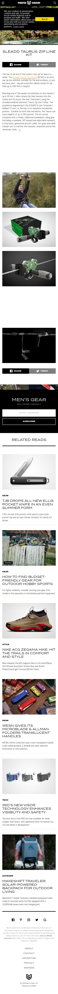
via (19, 129)
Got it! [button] (45, 19)
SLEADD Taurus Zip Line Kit (24, 77)
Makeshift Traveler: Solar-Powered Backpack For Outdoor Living (27, 886)
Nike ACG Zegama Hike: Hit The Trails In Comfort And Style (28, 653)
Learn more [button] (18, 26)
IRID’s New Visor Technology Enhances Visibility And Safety (26, 809)
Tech (5, 800)
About (29, 948)
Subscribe (29, 421)
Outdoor (7, 876)
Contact (29, 953)
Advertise (29, 958)
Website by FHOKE (29, 986)
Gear (5, 496)
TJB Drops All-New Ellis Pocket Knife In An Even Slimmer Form (28, 504)
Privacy (29, 963)
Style (5, 644)
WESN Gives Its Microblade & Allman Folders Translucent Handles (26, 731)
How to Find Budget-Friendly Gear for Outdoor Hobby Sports (27, 580)
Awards (29, 967)
